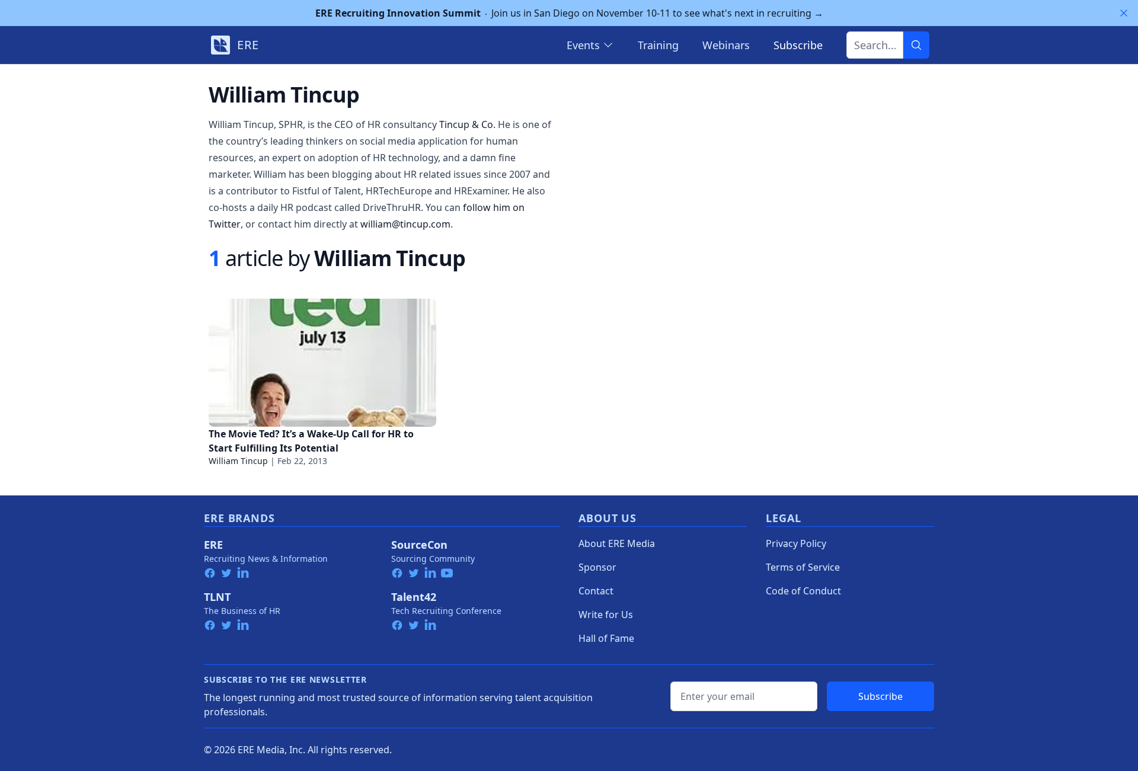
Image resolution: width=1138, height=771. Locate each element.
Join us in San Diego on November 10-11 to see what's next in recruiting (569, 13)
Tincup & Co (466, 124)
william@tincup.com (405, 224)
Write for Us (605, 614)
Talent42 (413, 597)
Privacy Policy (796, 543)
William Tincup (238, 460)
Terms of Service (803, 567)
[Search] (916, 45)
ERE (213, 545)
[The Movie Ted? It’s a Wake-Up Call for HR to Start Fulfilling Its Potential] (322, 363)
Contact (595, 590)
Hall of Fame (606, 638)
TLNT (217, 597)
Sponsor (597, 567)
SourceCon (419, 545)
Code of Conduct (803, 590)
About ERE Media (616, 543)
